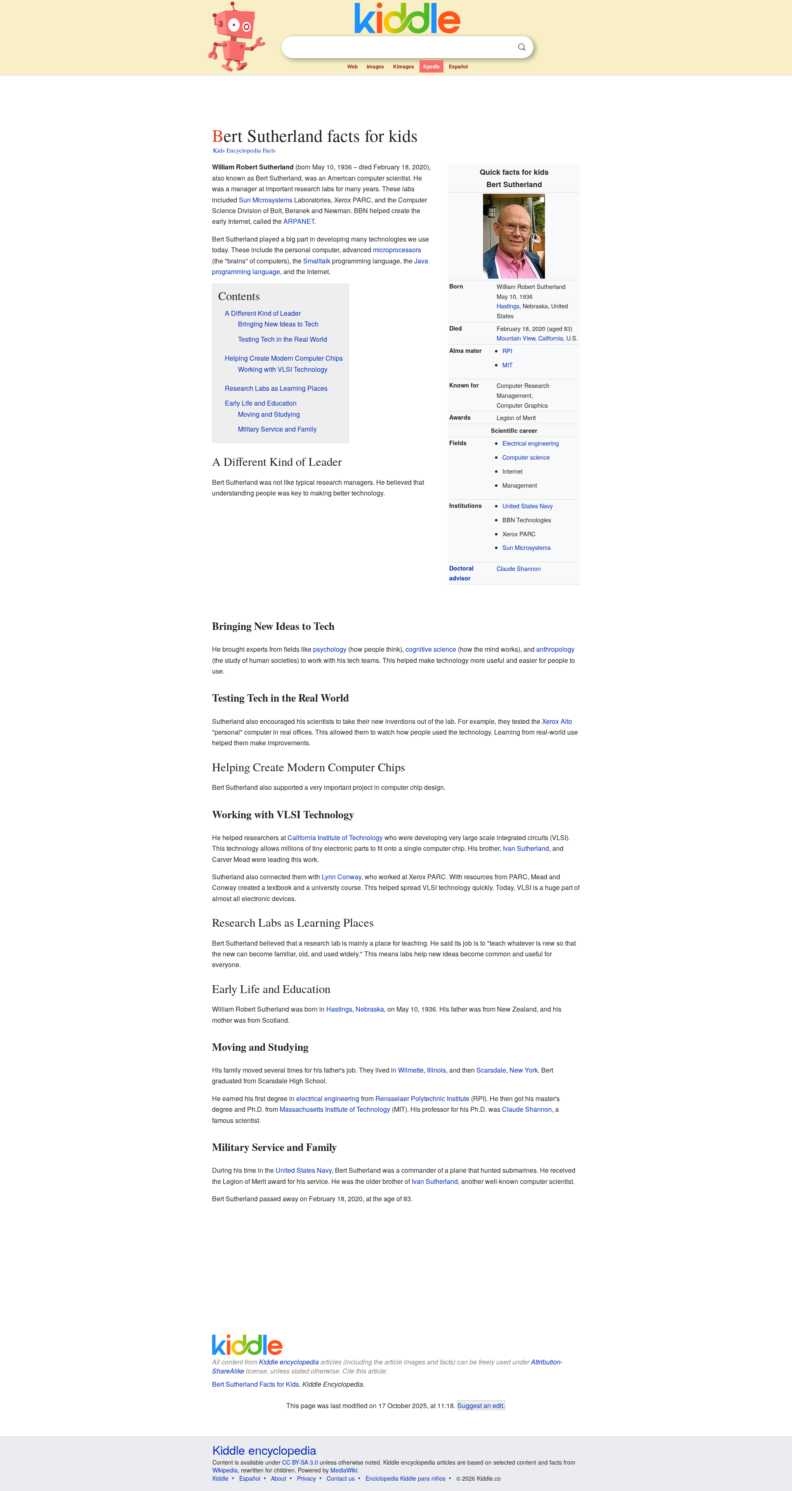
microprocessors (397, 249)
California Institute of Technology (335, 837)
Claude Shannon (519, 568)
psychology (329, 649)
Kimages (403, 66)
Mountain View (516, 337)
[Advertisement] (395, 98)
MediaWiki (343, 1470)
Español (458, 66)
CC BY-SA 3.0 (300, 1462)
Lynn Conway (341, 876)
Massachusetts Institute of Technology (335, 1109)
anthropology (555, 649)
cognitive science (430, 649)
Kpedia (431, 66)
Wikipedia (225, 1470)
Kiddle (220, 1478)
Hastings (508, 305)
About (278, 1478)
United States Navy (527, 505)
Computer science (526, 457)
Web (352, 66)
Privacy (306, 1478)
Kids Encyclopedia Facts (244, 150)
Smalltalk (316, 260)
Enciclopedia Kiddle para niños (405, 1478)
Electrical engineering (530, 443)
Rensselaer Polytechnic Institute (422, 1098)
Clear (505, 47)
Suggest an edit (480, 1405)
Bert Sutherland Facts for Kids (255, 1384)
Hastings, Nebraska (355, 1009)
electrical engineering (327, 1098)
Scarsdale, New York (507, 1070)
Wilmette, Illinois (422, 1070)
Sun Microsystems (526, 547)
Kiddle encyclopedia (289, 1362)
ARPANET (298, 221)
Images (375, 66)
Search (522, 47)
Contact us (341, 1478)
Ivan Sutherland (526, 848)
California (550, 337)
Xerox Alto (557, 721)
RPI (507, 350)
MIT (507, 364)
